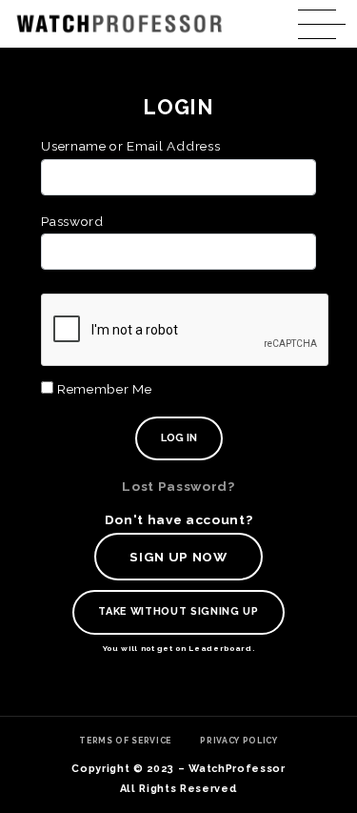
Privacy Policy (239, 740)
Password (72, 221)
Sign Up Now (178, 556)
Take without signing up (178, 611)
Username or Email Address (130, 145)
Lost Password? (178, 486)
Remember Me (102, 388)
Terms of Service (125, 740)
